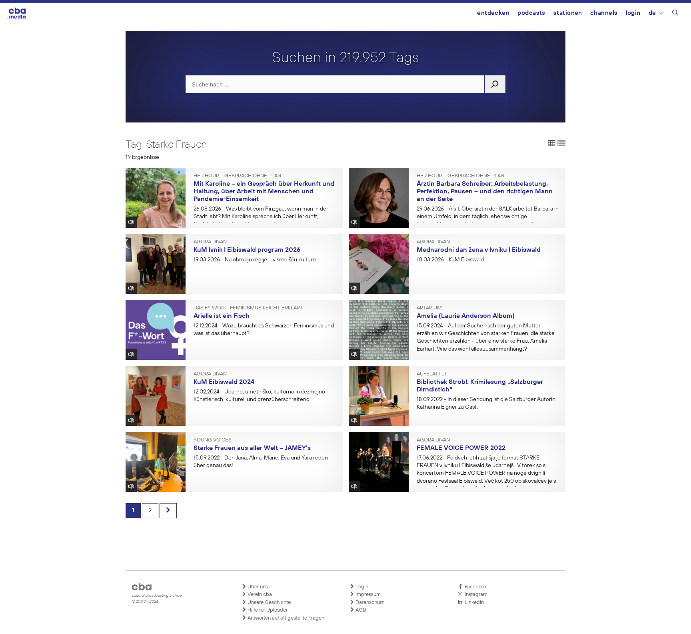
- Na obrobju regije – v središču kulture (255, 260)
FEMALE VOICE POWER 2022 (461, 448)
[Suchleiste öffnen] (675, 14)
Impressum (367, 594)
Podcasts (531, 13)
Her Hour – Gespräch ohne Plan (237, 176)
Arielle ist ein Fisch (222, 316)
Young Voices (213, 440)
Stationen (567, 13)
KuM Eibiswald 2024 (224, 382)
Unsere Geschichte (268, 602)
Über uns (257, 587)
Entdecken (493, 13)
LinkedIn (473, 602)
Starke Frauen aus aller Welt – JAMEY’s (252, 448)
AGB (360, 610)
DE (652, 13)
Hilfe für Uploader (267, 610)
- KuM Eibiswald (450, 260)
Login (633, 13)
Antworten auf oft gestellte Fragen (285, 618)
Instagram (474, 594)
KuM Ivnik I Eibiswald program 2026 (247, 250)
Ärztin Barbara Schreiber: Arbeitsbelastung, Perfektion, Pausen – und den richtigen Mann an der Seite (485, 191)
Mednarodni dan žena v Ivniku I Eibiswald (479, 250)
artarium (429, 308)
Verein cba (259, 594)
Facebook (474, 587)
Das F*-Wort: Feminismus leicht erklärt (248, 308)
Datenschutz (369, 602)
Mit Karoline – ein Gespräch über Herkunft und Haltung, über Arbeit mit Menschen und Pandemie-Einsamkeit (264, 191)
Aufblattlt (432, 374)
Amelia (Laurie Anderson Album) (466, 316)
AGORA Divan (210, 242)
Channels (604, 13)
